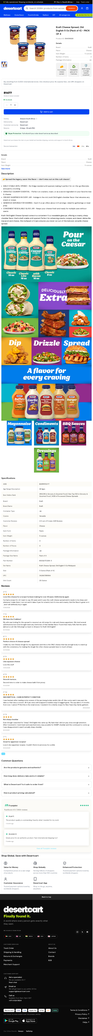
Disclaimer (83, 1018)
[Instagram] (77, 932)
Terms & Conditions (79, 1010)
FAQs (86, 1022)
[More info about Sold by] (36, 119)
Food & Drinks (33, 15)
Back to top (46, 897)
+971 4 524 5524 (15, 1000)
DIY (54, 15)
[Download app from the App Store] (29, 1020)
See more (5, 168)
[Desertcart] (13, 8)
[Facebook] (87, 932)
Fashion (45, 15)
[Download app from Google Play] (12, 1020)
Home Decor (19, 15)
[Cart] (87, 8)
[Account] (82, 8)
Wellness (7, 15)
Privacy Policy (82, 1014)
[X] (82, 932)
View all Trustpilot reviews (46, 848)
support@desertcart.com (19, 991)
